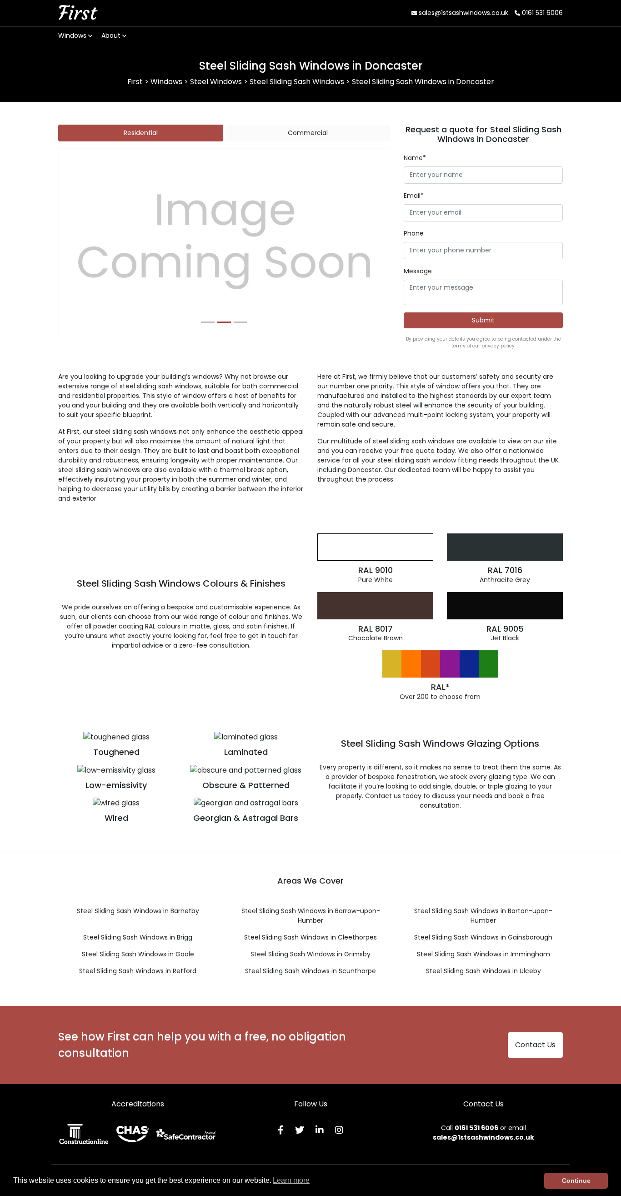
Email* (414, 195)
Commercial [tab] (308, 132)
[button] (83, 242)
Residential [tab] (141, 132)
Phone (414, 233)
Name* (415, 157)
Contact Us (535, 1045)
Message (418, 271)
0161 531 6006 (541, 12)
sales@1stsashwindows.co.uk (462, 12)
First (77, 13)
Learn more (291, 1180)
